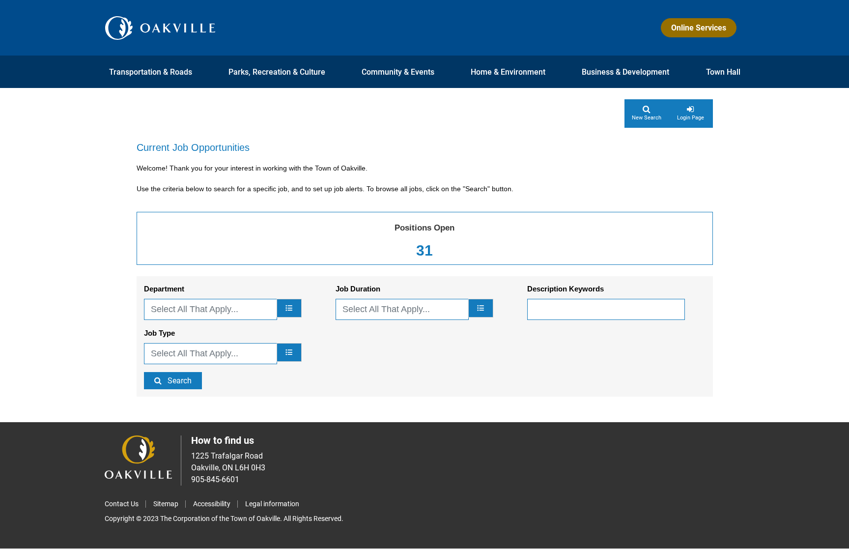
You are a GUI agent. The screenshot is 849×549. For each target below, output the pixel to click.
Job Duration (358, 289)
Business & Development (625, 72)
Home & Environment (508, 72)
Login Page (690, 118)
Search (180, 380)
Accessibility (211, 504)
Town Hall (723, 72)
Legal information (272, 504)
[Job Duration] (480, 308)
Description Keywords (565, 289)
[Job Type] (289, 352)
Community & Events (398, 72)
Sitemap (165, 504)
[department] (289, 308)
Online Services (698, 27)
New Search (646, 118)
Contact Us (122, 504)
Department (164, 289)
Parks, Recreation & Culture (276, 72)
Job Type (159, 333)
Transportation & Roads (150, 72)
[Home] (160, 27)
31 (424, 250)
